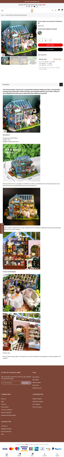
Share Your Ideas (37, 407)
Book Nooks (36, 385)
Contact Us (4, 426)
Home (2, 15)
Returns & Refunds (6, 431)
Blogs (2, 401)
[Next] (34, 38)
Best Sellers (36, 380)
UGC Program (36, 404)
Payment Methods (6, 412)
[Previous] (3, 38)
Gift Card (3, 404)
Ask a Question (42, 55)
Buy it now (50, 49)
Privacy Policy (5, 407)
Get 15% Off (2, 229)
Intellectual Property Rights (8, 415)
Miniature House (37, 388)
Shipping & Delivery (6, 429)
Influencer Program (38, 401)
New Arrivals (36, 377)
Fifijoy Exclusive (37, 382)
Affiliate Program (37, 399)
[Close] (2, 224)
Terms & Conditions (6, 410)
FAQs (2, 434)
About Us (3, 399)
